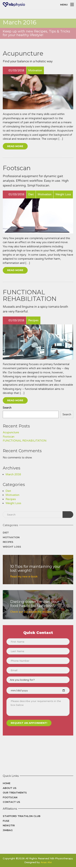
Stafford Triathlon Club (21, 816)
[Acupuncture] (38, 91)
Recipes (11, 499)
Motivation (12, 495)
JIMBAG (8, 830)
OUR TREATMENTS (15, 792)
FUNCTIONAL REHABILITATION (29, 295)
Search (7, 407)
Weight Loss (13, 503)
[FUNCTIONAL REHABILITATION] (38, 341)
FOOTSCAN (10, 797)
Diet (8, 491)
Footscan (17, 168)
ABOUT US (9, 787)
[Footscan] (38, 215)
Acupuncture (23, 53)
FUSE (6, 820)
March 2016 (13, 474)
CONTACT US (11, 801)
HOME (6, 783)
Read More (15, 146)
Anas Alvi (46, 862)
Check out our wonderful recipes (30, 611)
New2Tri (9, 825)
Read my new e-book (24, 576)
